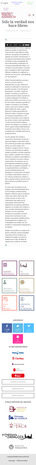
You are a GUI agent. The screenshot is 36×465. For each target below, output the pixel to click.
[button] (29, 15)
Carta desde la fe (26, 30)
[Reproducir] (7, 45)
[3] (28, 326)
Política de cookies (22, 460)
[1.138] (7, 326)
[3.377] (18, 326)
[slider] (27, 44)
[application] (18, 45)
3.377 (17, 329)
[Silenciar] (23, 45)
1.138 (7, 329)
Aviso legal (12, 460)
